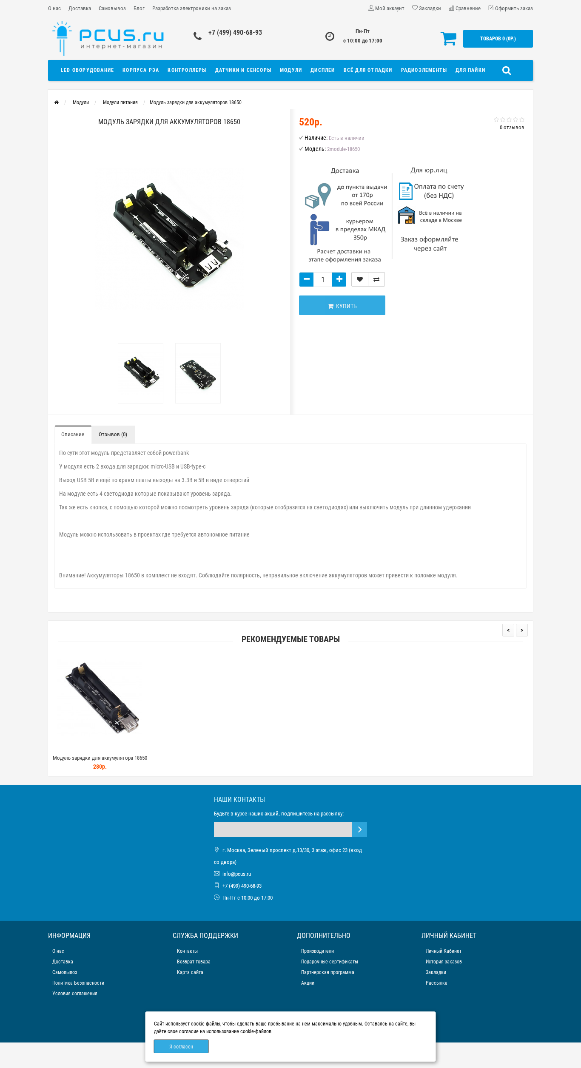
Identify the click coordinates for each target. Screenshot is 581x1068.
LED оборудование (87, 70)
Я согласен (181, 1047)
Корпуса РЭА (140, 70)
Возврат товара (194, 962)
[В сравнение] (376, 279)
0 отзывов (512, 127)
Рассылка (436, 983)
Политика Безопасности (78, 983)
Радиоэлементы (424, 70)
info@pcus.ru (236, 874)
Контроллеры (187, 70)
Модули (291, 70)
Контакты (187, 951)
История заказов (444, 962)
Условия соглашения (74, 994)
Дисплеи (322, 70)
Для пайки (470, 70)
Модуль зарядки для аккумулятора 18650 (100, 758)
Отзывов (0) (113, 434)
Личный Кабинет (443, 951)
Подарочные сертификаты (329, 962)
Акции (307, 983)
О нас (54, 8)
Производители (317, 951)
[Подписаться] (359, 829)
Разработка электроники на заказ (191, 8)
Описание (72, 434)
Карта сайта (190, 972)
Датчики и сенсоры (243, 70)
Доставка (79, 8)
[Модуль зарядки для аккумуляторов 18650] (140, 373)
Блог (139, 8)
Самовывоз (112, 8)
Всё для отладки (368, 70)
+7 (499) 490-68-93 (235, 32)
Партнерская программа (327, 972)
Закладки (436, 972)
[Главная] (56, 102)
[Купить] (80, 747)
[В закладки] (359, 279)
